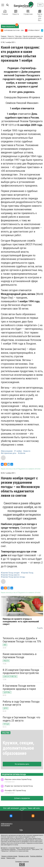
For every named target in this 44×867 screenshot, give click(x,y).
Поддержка (18, 861)
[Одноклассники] (5, 464)
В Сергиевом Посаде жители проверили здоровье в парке (19, 687)
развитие (26, 861)
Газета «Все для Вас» (39, 17)
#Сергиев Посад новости (10, 575)
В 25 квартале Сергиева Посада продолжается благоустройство (21, 671)
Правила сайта (10, 858)
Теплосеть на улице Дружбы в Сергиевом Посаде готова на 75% (22, 640)
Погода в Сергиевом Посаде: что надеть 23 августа (21, 719)
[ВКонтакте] (2, 464)
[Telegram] (8, 464)
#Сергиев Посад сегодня (10, 573)
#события (21, 453)
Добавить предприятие (22, 798)
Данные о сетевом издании (9, 856)
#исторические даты (8, 453)
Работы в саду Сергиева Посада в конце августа (21, 703)
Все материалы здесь (22, 764)
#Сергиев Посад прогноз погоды (13, 577)
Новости (16, 14)
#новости (26, 451)
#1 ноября (18, 451)
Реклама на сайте (24, 856)
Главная (5, 14)
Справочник (28, 14)
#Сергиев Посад (27, 573)
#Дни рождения (7, 451)
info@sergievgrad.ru (6, 823)
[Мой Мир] (11, 464)
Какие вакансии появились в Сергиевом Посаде (19, 655)
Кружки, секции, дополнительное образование (18, 748)
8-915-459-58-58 (5, 825)
